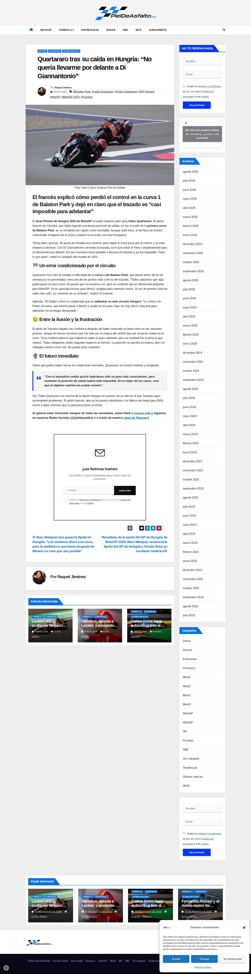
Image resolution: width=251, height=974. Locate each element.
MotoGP (46, 30)
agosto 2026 (190, 171)
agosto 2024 (190, 388)
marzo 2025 (190, 325)
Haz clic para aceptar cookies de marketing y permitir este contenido (202, 134)
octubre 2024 (191, 370)
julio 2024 (189, 398)
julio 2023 (189, 506)
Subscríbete (158, 30)
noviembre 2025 (193, 253)
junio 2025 (189, 298)
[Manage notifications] (6, 968)
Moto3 (187, 695)
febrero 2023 (191, 551)
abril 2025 (189, 316)
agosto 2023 (190, 497)
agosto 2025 (190, 280)
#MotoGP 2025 (70, 97)
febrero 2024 (191, 443)
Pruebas (188, 740)
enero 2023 (190, 561)
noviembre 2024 (193, 361)
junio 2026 (189, 189)
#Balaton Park (81, 91)
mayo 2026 (190, 198)
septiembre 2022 (193, 597)
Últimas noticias (71, 51)
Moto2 (187, 677)
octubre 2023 (191, 479)
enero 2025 (190, 343)
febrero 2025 (191, 334)
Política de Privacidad (39, 961)
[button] (244, 927)
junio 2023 (189, 515)
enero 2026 (190, 235)
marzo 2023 (190, 542)
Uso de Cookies (60, 961)
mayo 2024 (190, 416)
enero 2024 (190, 452)
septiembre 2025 (193, 271)
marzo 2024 (190, 434)
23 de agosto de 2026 (148, 911)
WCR (139, 30)
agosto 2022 (190, 606)
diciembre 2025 (192, 244)
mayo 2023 (190, 524)
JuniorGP (102, 961)
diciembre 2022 (192, 570)
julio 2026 (189, 180)
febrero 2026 (191, 225)
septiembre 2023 (193, 488)
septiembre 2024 (193, 379)
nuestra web (142, 413)
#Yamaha (87, 97)
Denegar (204, 958)
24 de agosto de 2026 (48, 911)
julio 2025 (189, 289)
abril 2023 (189, 533)
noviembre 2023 (193, 470)
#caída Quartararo (103, 91)
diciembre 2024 (192, 352)
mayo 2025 (190, 307)
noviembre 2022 (193, 579)
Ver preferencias (233, 958)
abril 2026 (189, 207)
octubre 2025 (191, 262)
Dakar (110, 30)
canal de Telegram (135, 417)
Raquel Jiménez (63, 87)
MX (185, 731)
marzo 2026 (190, 216)
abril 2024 (189, 425)
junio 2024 (189, 407)
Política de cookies (202, 967)
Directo (187, 650)
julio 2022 (189, 615)
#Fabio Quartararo (126, 91)
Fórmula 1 (66, 30)
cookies (89, 503)
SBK (125, 30)
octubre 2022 (191, 588)
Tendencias (54, 51)
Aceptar (176, 958)
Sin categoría (191, 758)
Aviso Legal (77, 961)
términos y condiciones (90, 499)
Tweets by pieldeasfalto (202, 134)
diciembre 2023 (192, 461)
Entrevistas (90, 30)
